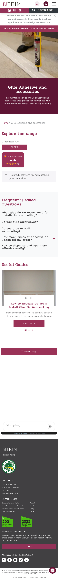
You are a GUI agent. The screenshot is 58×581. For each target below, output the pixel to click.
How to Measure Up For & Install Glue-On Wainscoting (29, 305)
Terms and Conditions (19, 577)
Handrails (5, 490)
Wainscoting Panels (10, 493)
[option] (29, 299)
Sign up (29, 546)
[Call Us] (46, 3)
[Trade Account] (9, 10)
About (32, 503)
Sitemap (43, 577)
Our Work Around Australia (13, 506)
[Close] (55, 15)
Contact (8, 4)
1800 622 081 (8, 455)
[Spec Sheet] (14, 10)
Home (5, 123)
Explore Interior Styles (10, 503)
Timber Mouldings (9, 484)
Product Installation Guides (13, 509)
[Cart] (19, 10)
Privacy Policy (33, 577)
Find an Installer (8, 512)
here (36, 19)
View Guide (29, 323)
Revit (32, 512)
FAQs (32, 509)
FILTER (14, 147)
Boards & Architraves (10, 487)
